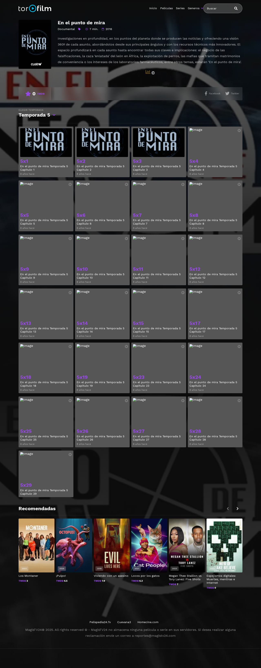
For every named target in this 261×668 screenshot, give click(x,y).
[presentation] (237, 509)
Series (180, 8)
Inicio (153, 8)
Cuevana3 (124, 622)
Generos (193, 8)
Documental (66, 29)
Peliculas (166, 8)
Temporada (34, 113)
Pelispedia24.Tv (100, 622)
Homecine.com (147, 622)
